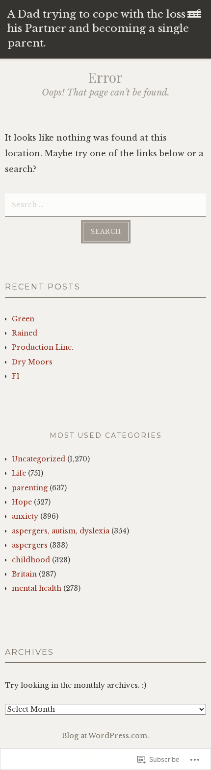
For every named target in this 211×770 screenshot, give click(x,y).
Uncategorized (38, 459)
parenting (30, 487)
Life (19, 473)
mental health (36, 588)
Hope (22, 502)
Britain (24, 574)
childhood (31, 559)
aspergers (30, 545)
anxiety (25, 516)
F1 (16, 376)
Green (23, 318)
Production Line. (43, 347)
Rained (24, 333)
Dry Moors (32, 362)
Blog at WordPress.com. (105, 735)
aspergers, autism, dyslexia (60, 531)
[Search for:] (105, 204)
